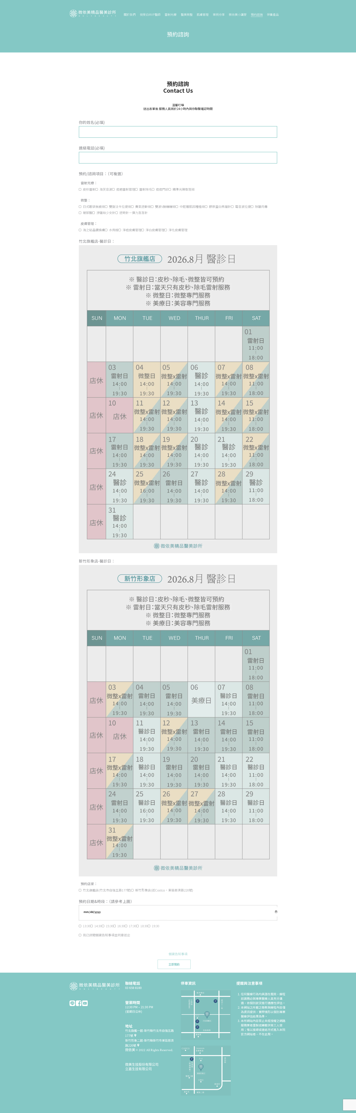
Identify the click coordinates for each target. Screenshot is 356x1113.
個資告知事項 (178, 954)
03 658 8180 (133, 987)
